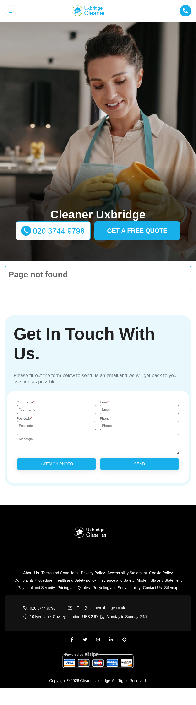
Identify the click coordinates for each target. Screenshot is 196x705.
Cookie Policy (161, 573)
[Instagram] (98, 640)
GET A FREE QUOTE (137, 230)
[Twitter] (85, 640)
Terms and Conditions (59, 573)
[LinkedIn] (111, 640)
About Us (31, 573)
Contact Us (152, 588)
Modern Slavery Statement (159, 580)
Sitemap (171, 588)
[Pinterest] (124, 640)
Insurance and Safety (116, 580)
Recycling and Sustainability (116, 588)
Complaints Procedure (33, 580)
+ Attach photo (56, 464)
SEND (139, 464)
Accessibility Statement (127, 573)
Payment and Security (36, 588)
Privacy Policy (93, 573)
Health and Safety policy (75, 580)
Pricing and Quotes (73, 588)
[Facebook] (71, 640)
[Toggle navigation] (10, 10)
